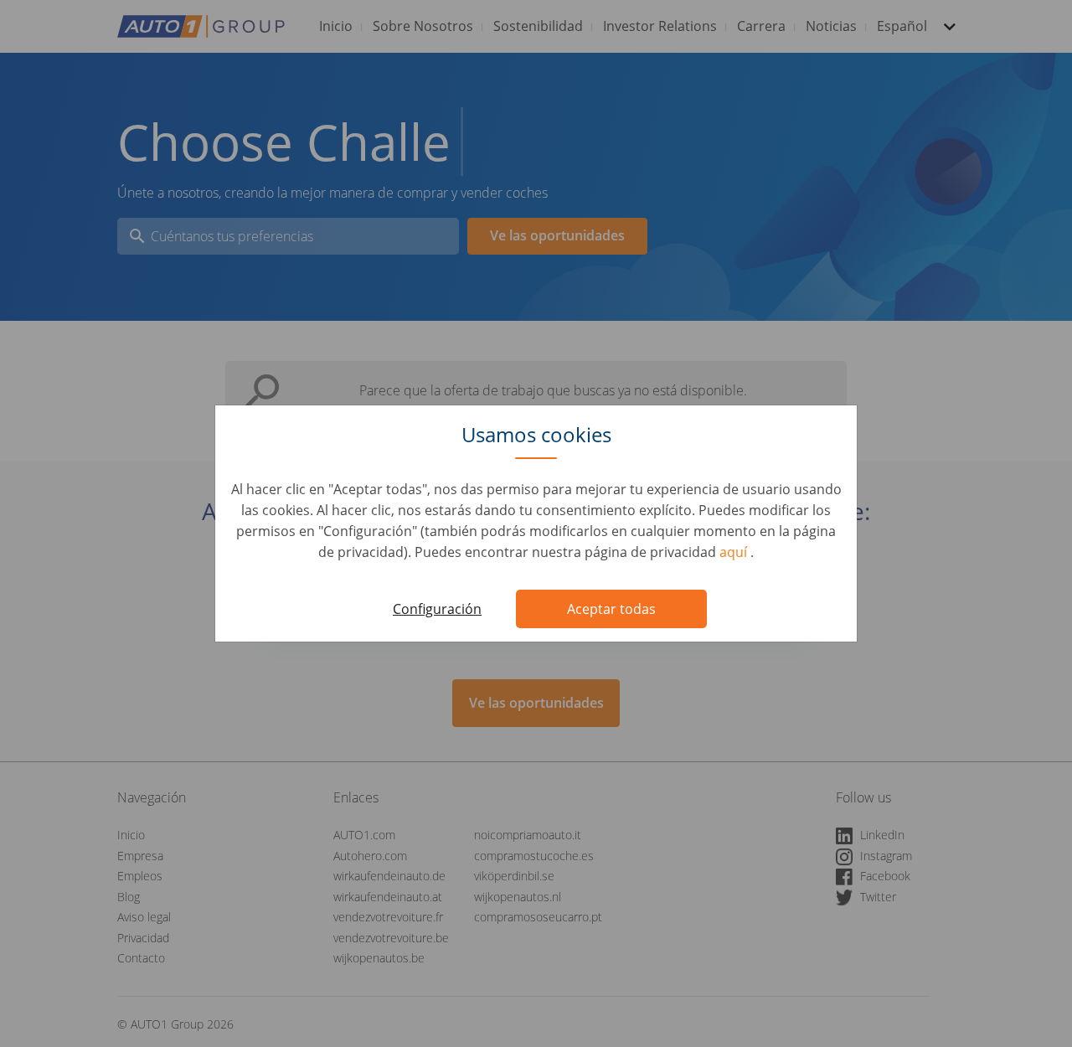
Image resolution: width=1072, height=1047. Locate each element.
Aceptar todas (611, 609)
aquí (734, 552)
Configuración (437, 609)
